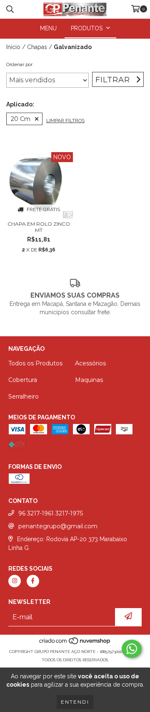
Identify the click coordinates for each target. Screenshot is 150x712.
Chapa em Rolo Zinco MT (39, 227)
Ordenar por (19, 64)
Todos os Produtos (35, 363)
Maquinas (89, 380)
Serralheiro (23, 396)
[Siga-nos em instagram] (14, 581)
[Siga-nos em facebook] (33, 581)
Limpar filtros (65, 120)
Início (13, 47)
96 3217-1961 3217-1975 (50, 513)
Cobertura (22, 380)
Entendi (75, 702)
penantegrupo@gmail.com (58, 526)
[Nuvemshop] (75, 643)
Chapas (37, 47)
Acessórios (90, 363)
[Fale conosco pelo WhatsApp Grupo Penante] (132, 649)
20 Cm (20, 119)
